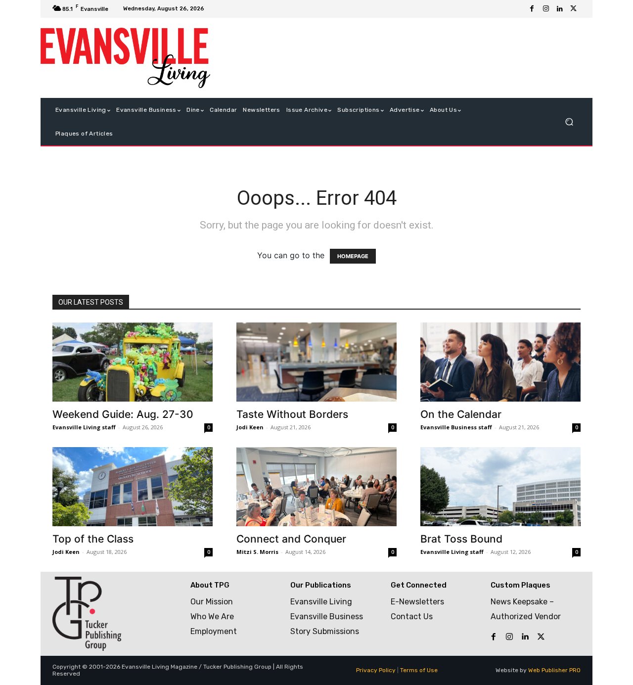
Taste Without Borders (292, 414)
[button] (569, 122)
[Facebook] (532, 9)
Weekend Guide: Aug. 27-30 (122, 414)
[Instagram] (546, 9)
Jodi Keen (250, 427)
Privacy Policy (376, 670)
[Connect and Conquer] (316, 486)
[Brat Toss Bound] (500, 486)
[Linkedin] (560, 9)
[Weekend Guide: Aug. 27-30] (132, 362)
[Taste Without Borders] (316, 362)
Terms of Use (419, 670)
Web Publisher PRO (554, 670)
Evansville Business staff (456, 427)
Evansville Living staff (84, 427)
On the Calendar (460, 414)
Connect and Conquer (291, 539)
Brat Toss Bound (461, 539)
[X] (574, 9)
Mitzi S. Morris (257, 551)
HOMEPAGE (352, 256)
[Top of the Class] (132, 486)
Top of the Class (93, 539)
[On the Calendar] (500, 362)
